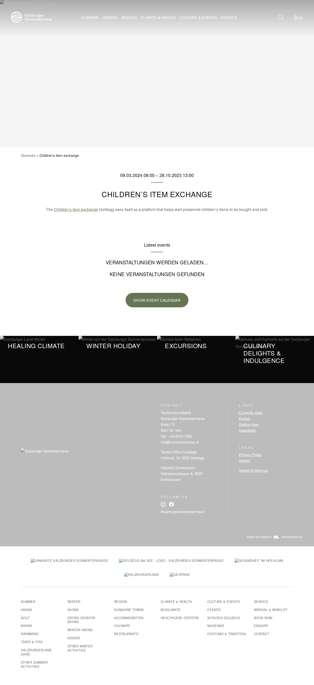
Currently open (250, 412)
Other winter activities (79, 648)
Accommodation (128, 617)
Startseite (28, 155)
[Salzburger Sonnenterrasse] (31, 16)
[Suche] (280, 17)
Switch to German (253, 470)
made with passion (274, 537)
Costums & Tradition (226, 633)
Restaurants (126, 633)
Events (244, 418)
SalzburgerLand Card (36, 652)
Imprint (244, 460)
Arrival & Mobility (271, 609)
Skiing (73, 609)
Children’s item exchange (76, 209)
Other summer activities (34, 664)
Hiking (26, 609)
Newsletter (247, 430)
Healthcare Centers (180, 617)
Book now (263, 617)
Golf (25, 617)
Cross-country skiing (81, 619)
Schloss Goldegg (223, 617)
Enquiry (261, 625)
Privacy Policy (250, 454)
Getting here (249, 424)
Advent (74, 638)
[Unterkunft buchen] (298, 17)
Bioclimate (171, 609)
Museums (215, 625)
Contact (261, 633)
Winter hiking (80, 629)
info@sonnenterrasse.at (180, 442)
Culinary (122, 625)
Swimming (30, 633)
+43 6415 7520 (180, 436)
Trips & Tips (32, 642)
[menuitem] (90, 17)
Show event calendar (157, 300)
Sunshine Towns (129, 609)
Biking (26, 625)
